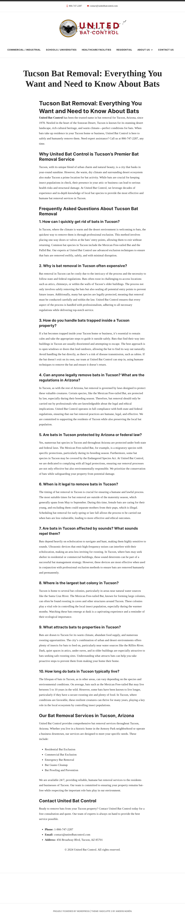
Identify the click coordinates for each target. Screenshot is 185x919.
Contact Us (166, 49)
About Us (143, 49)
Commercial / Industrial (24, 49)
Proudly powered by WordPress (71, 911)
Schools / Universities (61, 49)
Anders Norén (124, 911)
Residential (124, 49)
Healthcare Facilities (96, 49)
